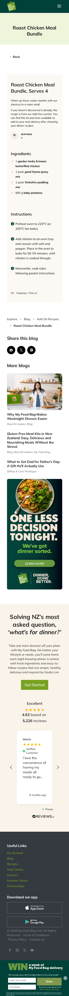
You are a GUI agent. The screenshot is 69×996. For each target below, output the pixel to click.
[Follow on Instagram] (17, 950)
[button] (11, 767)
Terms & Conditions (36, 935)
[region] (34, 767)
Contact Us (37, 939)
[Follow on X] (25, 950)
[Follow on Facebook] (10, 950)
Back (16, 57)
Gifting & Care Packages (22, 471)
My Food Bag (42, 452)
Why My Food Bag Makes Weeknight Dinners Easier (27, 416)
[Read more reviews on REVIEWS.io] (43, 817)
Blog (30, 424)
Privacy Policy (17, 939)
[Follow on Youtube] (32, 950)
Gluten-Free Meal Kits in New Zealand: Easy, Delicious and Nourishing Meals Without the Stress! (30, 440)
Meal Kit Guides (16, 424)
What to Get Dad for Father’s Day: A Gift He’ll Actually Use (33, 464)
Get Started (35, 684)
